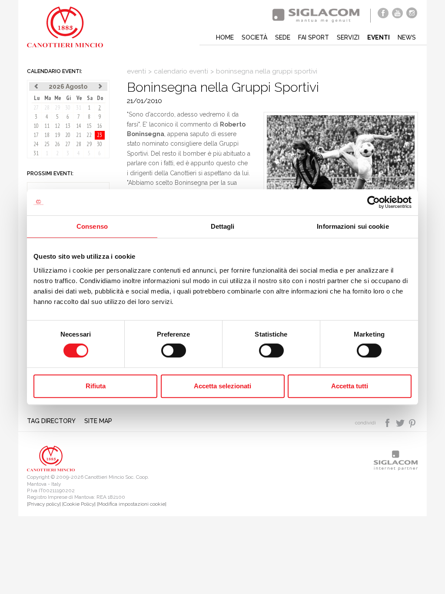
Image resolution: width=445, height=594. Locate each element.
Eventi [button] (378, 37)
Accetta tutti (349, 386)
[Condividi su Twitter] (401, 422)
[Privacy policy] (44, 504)
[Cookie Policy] (79, 504)
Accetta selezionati (222, 386)
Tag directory (51, 420)
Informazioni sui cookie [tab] (353, 226)
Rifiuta (96, 386)
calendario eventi (181, 71)
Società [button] (254, 37)
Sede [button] (282, 37)
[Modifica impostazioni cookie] (131, 504)
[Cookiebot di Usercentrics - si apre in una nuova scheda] (373, 202)
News (407, 37)
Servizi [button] (348, 37)
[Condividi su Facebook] (388, 422)
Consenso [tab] (92, 226)
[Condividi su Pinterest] (412, 422)
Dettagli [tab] (223, 226)
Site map (98, 420)
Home (225, 37)
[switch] (173, 350)
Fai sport (313, 37)
